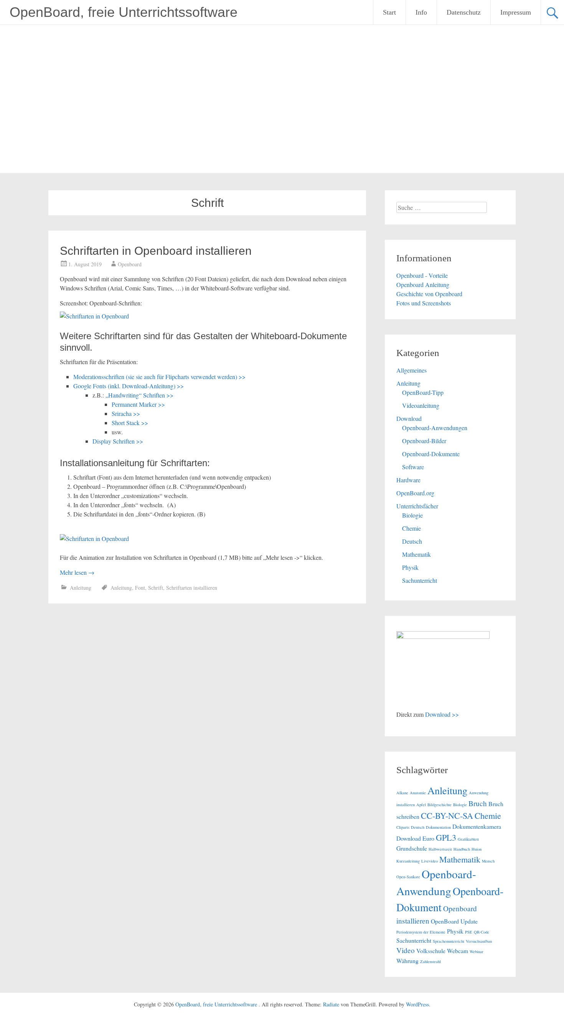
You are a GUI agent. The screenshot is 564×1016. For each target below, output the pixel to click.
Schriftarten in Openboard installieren (156, 250)
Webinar (476, 951)
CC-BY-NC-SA (447, 815)
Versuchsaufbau (479, 941)
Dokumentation (438, 827)
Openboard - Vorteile (422, 275)
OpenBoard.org (415, 493)
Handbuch (462, 849)
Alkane (402, 792)
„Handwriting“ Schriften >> (139, 395)
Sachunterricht (419, 580)
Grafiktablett (468, 839)
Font (140, 587)
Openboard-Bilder (424, 441)
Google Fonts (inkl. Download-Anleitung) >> (128, 386)
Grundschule (411, 848)
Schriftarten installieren (191, 587)
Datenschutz (464, 12)
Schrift (155, 587)
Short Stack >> (130, 423)
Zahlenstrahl (430, 961)
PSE (468, 932)
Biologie (412, 515)
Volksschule (430, 951)
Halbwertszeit (440, 849)
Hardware (408, 480)
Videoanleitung (420, 405)
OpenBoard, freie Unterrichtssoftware (123, 12)
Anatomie (418, 792)
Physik (410, 567)
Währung (407, 961)
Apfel (421, 804)
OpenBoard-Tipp (423, 392)
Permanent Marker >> (138, 404)
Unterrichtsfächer (417, 506)
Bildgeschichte (439, 804)
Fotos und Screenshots (423, 303)
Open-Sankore (408, 876)
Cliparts (402, 827)
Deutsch (412, 541)
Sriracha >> (126, 413)
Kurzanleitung (408, 861)
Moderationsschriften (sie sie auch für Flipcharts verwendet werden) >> (159, 377)
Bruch (477, 803)
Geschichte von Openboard (429, 294)
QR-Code (481, 932)
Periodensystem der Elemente (420, 932)
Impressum (515, 12)
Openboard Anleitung (422, 284)
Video (405, 950)
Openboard (130, 264)
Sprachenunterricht (448, 941)
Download (409, 418)
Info (421, 12)
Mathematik (416, 554)
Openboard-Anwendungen (434, 428)
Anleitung (80, 587)
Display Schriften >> (117, 441)
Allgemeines (411, 370)
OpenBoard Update (454, 921)
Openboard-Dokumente (431, 454)
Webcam (457, 951)
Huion (477, 849)
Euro (428, 838)
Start (389, 12)
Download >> (442, 714)
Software (413, 467)
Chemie (411, 528)
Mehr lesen (77, 572)
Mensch (488, 861)
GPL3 (446, 837)
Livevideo (429, 861)
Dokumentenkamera (476, 826)
